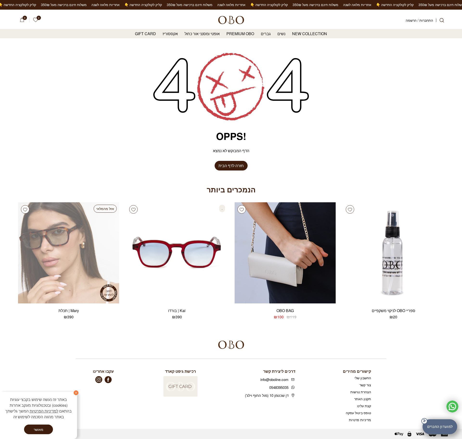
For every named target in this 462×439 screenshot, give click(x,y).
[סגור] (76, 392)
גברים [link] (266, 33)
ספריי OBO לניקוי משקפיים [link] (393, 310)
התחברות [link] (426, 20)
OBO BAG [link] (285, 310)
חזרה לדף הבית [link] (231, 165)
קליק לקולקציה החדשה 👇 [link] (360, 4)
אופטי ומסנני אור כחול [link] (202, 33)
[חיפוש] (442, 20)
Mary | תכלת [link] (68, 310)
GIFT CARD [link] (145, 33)
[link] (35, 20)
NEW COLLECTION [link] (309, 33)
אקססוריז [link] (170, 33)
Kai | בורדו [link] (177, 310)
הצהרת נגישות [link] (360, 391)
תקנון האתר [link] (362, 398)
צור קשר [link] (365, 384)
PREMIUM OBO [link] (240, 33)
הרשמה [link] (411, 20)
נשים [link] (281, 33)
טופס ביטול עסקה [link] (358, 412)
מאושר (38, 429)
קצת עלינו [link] (364, 405)
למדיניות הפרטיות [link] (44, 411)
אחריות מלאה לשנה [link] (448, 4)
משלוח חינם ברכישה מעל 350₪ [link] (406, 4)
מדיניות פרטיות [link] (360, 419)
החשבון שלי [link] (362, 377)
